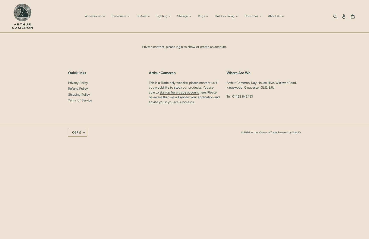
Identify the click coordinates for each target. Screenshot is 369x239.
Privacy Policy (78, 83)
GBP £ (76, 132)
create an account (213, 47)
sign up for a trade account (179, 92)
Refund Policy (78, 89)
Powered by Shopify (289, 132)
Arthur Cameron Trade (264, 132)
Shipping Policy (79, 94)
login (179, 47)
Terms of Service (80, 100)
